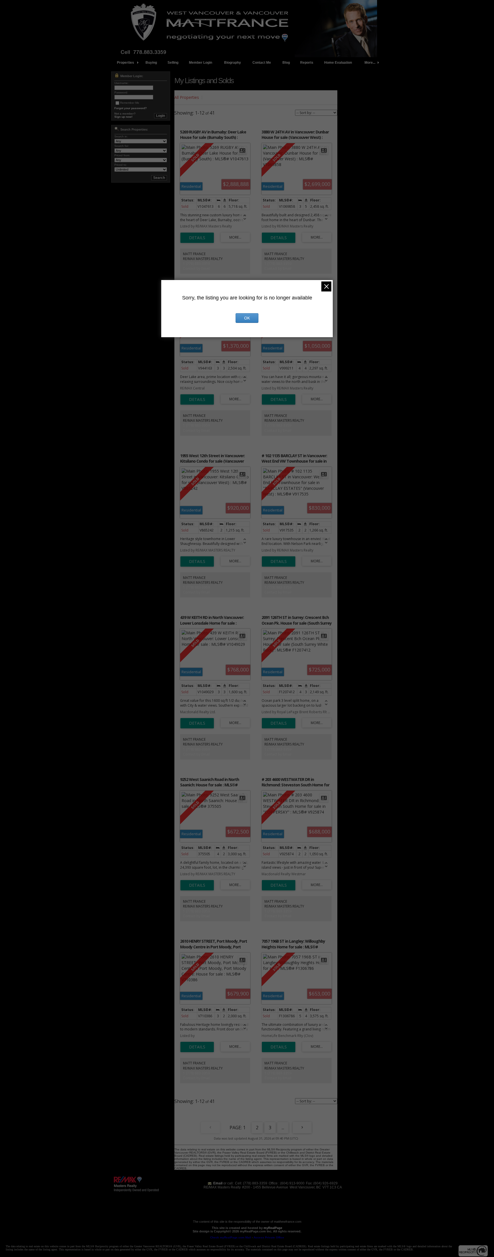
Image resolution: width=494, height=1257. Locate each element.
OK (247, 318)
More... (369, 63)
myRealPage (273, 1228)
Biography (232, 63)
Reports (306, 63)
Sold (210, 97)
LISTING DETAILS (197, 238)
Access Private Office (269, 1237)
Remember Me (129, 102)
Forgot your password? (130, 108)
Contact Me (261, 63)
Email (217, 1183)
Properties (125, 63)
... (283, 1127)
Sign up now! (123, 116)
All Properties (186, 97)
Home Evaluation (338, 63)
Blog (286, 63)
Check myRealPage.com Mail (230, 1237)
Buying (151, 63)
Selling (173, 63)
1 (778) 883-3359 (196, 263)
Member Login (200, 63)
